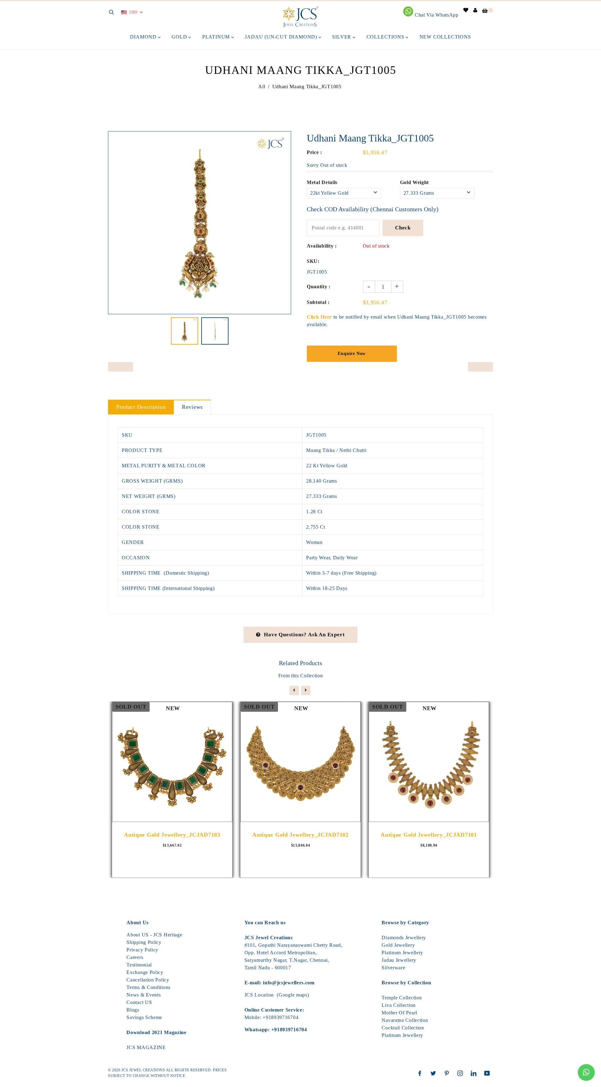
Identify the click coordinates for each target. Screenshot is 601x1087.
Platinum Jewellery (402, 952)
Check (403, 228)
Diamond (144, 36)
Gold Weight (414, 182)
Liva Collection (399, 1005)
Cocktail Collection (403, 1027)
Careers (134, 957)
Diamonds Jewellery (404, 937)
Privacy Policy (142, 949)
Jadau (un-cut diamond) (281, 36)
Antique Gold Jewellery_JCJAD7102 (300, 835)
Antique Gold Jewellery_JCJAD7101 (429, 835)
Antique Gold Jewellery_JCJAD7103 (172, 835)
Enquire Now (352, 353)
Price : (314, 152)
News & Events (143, 994)
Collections (386, 36)
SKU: (313, 261)
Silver (342, 36)
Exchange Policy (144, 972)
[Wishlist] (466, 10)
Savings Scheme (144, 1017)
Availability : (322, 246)
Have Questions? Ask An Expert (304, 635)
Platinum (216, 36)
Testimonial (139, 964)
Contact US (139, 1002)
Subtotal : (318, 302)
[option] (199, 222)
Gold (180, 36)
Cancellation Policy (147, 979)
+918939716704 (280, 1017)
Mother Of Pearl (399, 1012)
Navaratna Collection (405, 1020)
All (261, 86)
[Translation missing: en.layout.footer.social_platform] (421, 1073)
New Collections (445, 36)
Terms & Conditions (148, 987)
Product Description (141, 407)
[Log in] (475, 10)
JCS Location (259, 994)
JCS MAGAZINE (146, 1047)
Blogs (132, 1010)
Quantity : (319, 286)
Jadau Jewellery (399, 960)
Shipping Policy (144, 942)
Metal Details (322, 182)
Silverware (393, 967)
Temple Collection (402, 997)
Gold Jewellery (398, 945)
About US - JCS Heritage (154, 934)
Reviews (192, 407)
